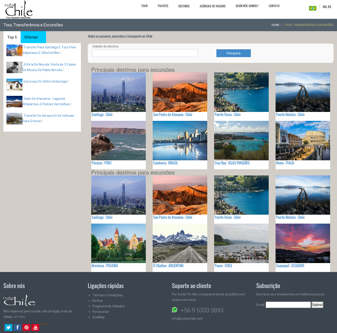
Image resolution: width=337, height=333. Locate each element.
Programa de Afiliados (108, 306)
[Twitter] (8, 328)
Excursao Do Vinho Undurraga (45, 81)
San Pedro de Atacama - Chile (172, 114)
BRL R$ (327, 6)
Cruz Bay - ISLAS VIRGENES (232, 162)
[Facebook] (17, 328)
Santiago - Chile (102, 114)
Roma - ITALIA (285, 162)
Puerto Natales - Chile (290, 114)
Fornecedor (100, 312)
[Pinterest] (26, 328)
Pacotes (163, 5)
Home (275, 25)
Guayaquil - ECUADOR (290, 265)
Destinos (184, 6)
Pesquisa (233, 53)
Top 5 (12, 37)
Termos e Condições (107, 295)
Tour (144, 5)
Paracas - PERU (101, 162)
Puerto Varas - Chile (228, 114)
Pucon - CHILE (223, 265)
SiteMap (98, 317)
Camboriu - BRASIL (165, 162)
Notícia (97, 300)
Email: (261, 305)
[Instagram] (44, 328)
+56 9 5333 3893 (202, 310)
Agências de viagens (213, 6)
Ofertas (31, 37)
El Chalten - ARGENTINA (168, 265)
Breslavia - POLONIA (105, 265)
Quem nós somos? (247, 5)
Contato (274, 5)
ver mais (19, 317)
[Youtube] (35, 328)
